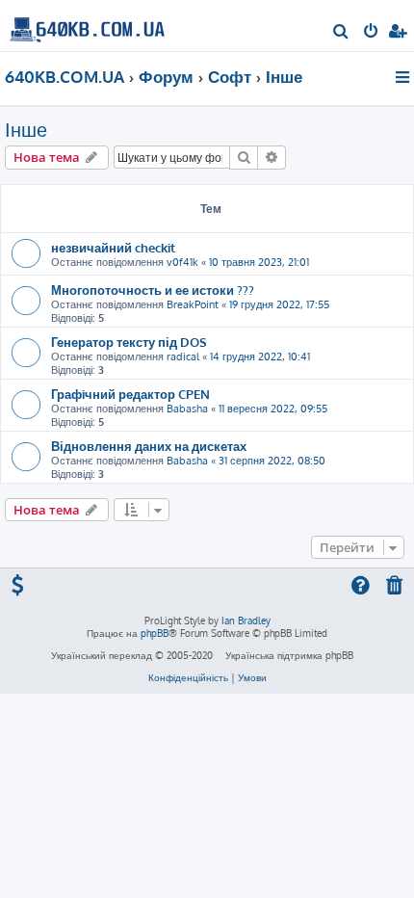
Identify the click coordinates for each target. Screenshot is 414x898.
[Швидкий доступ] (404, 77)
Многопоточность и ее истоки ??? (152, 289)
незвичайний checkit (113, 247)
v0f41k (182, 262)
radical (183, 356)
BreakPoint (193, 304)
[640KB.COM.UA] (87, 24)
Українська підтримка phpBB (289, 655)
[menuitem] (341, 32)
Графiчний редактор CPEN (130, 393)
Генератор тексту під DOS (129, 341)
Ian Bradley (246, 620)
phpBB (154, 633)
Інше (26, 129)
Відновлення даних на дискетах (148, 445)
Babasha (187, 408)
